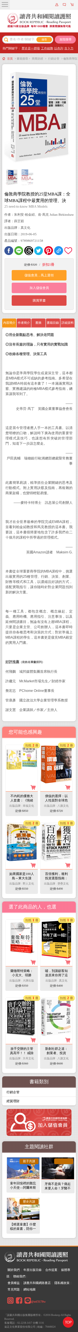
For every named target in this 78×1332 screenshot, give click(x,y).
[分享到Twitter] (38, 250)
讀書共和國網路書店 (37, 1283)
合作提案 (51, 1270)
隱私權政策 (62, 1283)
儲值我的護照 (65, 4)
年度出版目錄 (32, 1270)
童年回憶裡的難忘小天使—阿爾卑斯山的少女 (23, 1188)
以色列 (58, 48)
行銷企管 (53, 58)
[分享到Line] (18, 250)
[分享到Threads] (28, 250)
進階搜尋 (65, 39)
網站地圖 (29, 1289)
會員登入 (57, 4)
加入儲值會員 (39, 288)
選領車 (72, 4)
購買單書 (39, 300)
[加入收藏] (68, 250)
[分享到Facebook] (8, 250)
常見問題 (14, 1289)
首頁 (10, 58)
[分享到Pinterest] (48, 250)
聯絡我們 (19, 1276)
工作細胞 (47, 48)
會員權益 (14, 1283)
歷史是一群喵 (31, 48)
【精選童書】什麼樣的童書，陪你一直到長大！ (23, 1229)
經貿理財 (13, 1101)
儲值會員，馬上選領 (39, 275)
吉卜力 (68, 48)
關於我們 (14, 1270)
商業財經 (37, 58)
